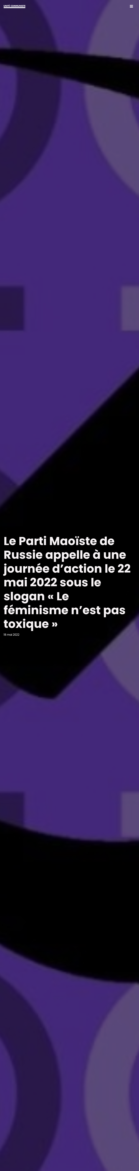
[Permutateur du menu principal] (131, 6)
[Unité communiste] (14, 6)
